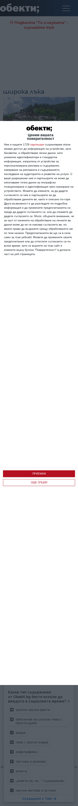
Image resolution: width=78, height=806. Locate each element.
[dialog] (39, 403)
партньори (37, 144)
